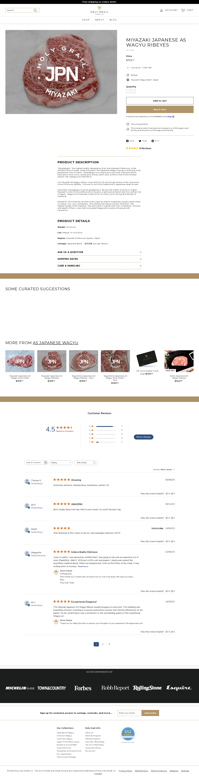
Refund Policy (141, 771)
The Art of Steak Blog (94, 745)
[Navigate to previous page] (89, 644)
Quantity (131, 87)
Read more (83, 566)
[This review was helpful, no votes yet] (167, 493)
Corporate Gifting (93, 748)
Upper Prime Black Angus (68, 742)
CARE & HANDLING (69, 265)
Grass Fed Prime (64, 748)
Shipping (174, 771)
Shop (86, 20)
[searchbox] (33, 462)
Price (129, 56)
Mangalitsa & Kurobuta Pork (69, 751)
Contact (98, 773)
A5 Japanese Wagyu (55, 342)
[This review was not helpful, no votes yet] (172, 493)
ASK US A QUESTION (70, 252)
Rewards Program (93, 736)
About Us (89, 733)
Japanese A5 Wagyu (65, 733)
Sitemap (185, 771)
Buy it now (160, 109)
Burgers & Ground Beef (67, 745)
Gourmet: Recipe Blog (94, 742)
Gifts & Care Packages (66, 757)
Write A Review (143, 437)
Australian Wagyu (64, 739)
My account (90, 751)
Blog (113, 20)
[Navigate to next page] (109, 644)
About (99, 20)
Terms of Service (159, 771)
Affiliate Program (92, 739)
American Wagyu (64, 736)
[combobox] (61, 462)
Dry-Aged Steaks (64, 754)
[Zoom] (61, 72)
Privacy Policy (125, 771)
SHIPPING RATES (68, 259)
